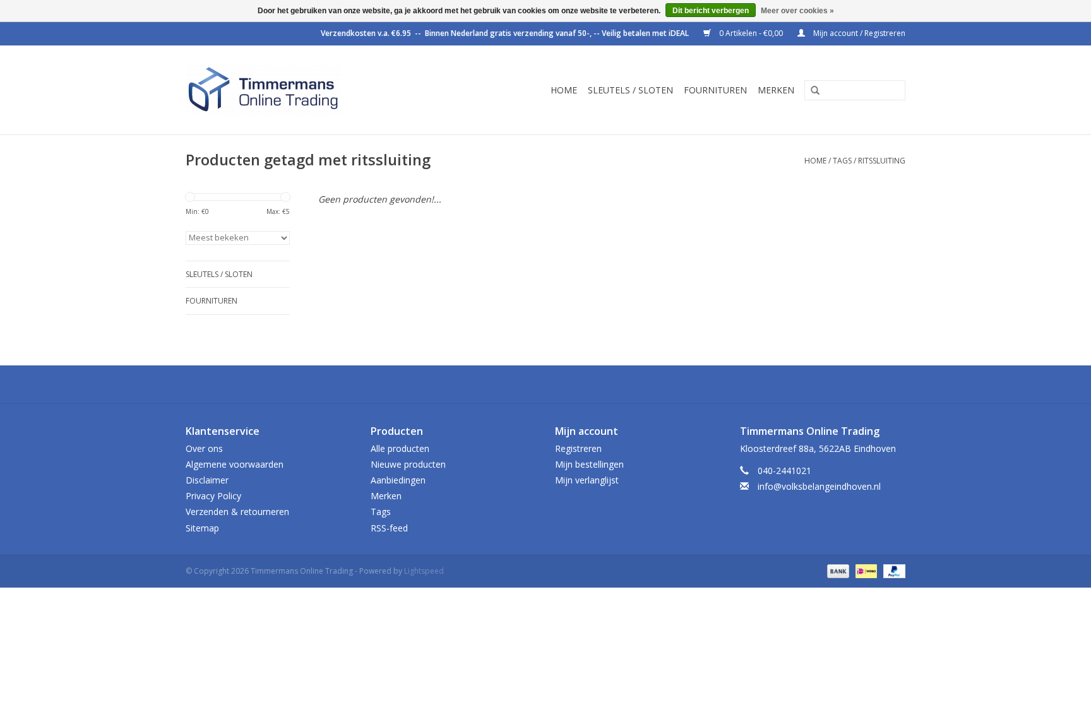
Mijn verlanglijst (587, 480)
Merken (776, 90)
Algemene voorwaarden (234, 464)
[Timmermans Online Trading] (294, 90)
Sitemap (202, 528)
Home (564, 90)
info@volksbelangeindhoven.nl (819, 486)
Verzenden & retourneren (237, 512)
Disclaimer (207, 480)
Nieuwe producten (408, 464)
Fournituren (715, 90)
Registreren (578, 448)
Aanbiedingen (398, 480)
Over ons (204, 448)
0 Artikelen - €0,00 (751, 33)
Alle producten (400, 448)
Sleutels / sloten (630, 90)
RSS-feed (389, 528)
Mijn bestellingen (589, 464)
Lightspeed (424, 571)
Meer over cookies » (797, 10)
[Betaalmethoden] (837, 570)
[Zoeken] (810, 91)
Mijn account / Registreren (858, 33)
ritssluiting (881, 160)
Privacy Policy (213, 496)
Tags (842, 160)
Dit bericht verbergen (710, 10)
